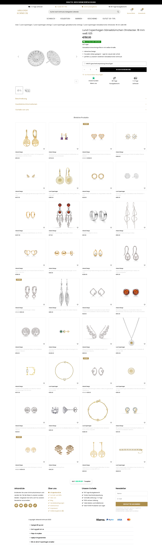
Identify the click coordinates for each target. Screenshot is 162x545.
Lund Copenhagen (26, 25)
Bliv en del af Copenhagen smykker (42, 542)
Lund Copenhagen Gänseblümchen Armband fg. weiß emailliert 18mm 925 (130, 468)
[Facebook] (16, 505)
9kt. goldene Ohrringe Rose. (56, 467)
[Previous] (18, 57)
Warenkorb (141, 13)
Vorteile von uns (22, 109)
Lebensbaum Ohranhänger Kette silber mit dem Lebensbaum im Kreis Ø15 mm (95, 468)
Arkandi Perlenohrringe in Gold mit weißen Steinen (130, 154)
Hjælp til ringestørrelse (38, 538)
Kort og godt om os (37, 529)
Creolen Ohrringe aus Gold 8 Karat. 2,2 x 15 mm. (28, 233)
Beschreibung (21, 98)
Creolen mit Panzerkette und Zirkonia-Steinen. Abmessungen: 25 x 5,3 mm (28, 389)
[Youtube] (21, 505)
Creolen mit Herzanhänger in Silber (25, 310)
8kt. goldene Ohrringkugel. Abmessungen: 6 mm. (63, 270)
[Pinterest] (30, 505)
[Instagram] (26, 505)
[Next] (77, 57)
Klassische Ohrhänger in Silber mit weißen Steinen (63, 310)
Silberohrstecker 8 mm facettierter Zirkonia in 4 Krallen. (64, 428)
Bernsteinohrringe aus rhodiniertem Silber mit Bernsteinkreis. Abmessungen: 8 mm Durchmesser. (130, 310)
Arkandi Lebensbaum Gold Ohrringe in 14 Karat (28, 467)
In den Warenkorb (123, 69)
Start (17, 25)
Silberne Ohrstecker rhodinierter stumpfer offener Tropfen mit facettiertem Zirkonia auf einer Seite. (96, 310)
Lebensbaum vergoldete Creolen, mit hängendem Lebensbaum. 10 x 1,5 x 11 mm (29, 155)
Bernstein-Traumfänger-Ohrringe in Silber (61, 233)
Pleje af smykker (36, 533)
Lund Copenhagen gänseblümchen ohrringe (67, 25)
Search (118, 12)
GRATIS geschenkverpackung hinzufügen (99, 64)
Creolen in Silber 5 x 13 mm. (90, 233)
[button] (92, 74)
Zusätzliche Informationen (26, 104)
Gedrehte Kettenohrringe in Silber (125, 233)
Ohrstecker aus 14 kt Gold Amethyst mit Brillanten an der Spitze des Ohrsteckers (63, 155)
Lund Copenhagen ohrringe (43, 25)
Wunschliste (131, 13)
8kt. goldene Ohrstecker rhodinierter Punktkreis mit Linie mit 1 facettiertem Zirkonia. (130, 428)
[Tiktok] (35, 505)
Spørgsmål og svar (37, 525)
